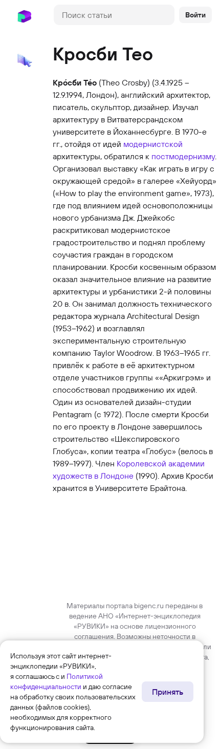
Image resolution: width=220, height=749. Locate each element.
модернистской (153, 144)
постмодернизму (183, 156)
